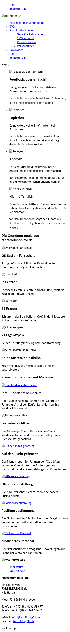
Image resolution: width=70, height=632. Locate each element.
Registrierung (17, 8)
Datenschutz (17, 571)
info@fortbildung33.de (25, 617)
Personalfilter (25, 46)
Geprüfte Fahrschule (30, 34)
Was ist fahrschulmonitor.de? (27, 22)
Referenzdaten (26, 42)
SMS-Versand (25, 38)
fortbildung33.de (23, 621)
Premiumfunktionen (21, 30)
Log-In (13, 5)
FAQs (12, 26)
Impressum (16, 567)
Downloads (16, 50)
